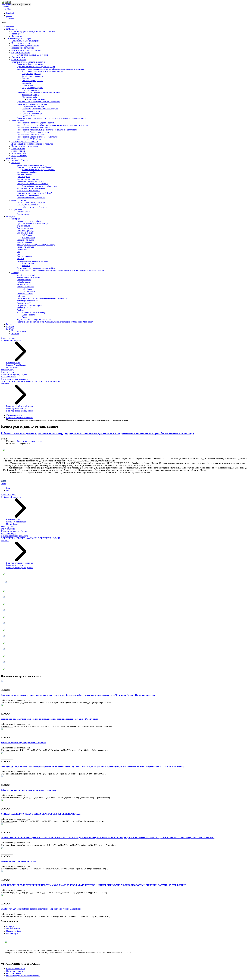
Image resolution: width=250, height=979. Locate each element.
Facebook (10, 13)
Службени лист (13, 363)
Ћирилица (16, 4)
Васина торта (12, 933)
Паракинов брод (13, 931)
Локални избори (8, 377)
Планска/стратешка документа (14, 379)
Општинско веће (13, 973)
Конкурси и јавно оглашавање (19, 417)
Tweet (3, 483)
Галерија (10, 926)
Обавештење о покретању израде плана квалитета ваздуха (28, 790)
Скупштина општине (15, 969)
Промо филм (12, 367)
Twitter (9, 15)
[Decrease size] (11, 6)
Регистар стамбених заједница (19, 406)
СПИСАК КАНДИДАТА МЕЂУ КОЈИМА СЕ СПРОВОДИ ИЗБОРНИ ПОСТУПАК (40, 814)
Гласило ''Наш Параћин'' (17, 365)
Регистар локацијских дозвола (19, 411)
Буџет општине (8, 372)
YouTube (10, 18)
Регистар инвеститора (16, 408)
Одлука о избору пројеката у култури (18, 861)
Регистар (5, 384)
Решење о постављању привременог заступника (23, 743)
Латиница (26, 4)
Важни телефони (8, 338)
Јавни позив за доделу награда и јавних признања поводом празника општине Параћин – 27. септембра (49, 719)
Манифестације (13, 929)
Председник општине (16, 971)
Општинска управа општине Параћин (23, 976)
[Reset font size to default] (8, 9)
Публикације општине (11, 340)
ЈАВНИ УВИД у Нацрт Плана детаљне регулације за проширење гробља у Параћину (41, 909)
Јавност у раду (7, 370)
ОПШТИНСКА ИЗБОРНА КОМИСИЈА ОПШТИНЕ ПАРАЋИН (30, 381)
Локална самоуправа (15, 415)
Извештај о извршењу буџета (14, 374)
